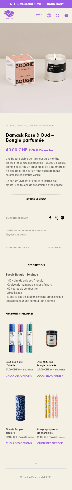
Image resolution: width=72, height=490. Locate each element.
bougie (22, 235)
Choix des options (19, 376)
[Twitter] (57, 218)
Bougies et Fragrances (42, 126)
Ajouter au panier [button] (50, 376)
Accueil (10, 126)
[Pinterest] (63, 218)
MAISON (22, 126)
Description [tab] (36, 265)
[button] (39, 15)
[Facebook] (51, 218)
